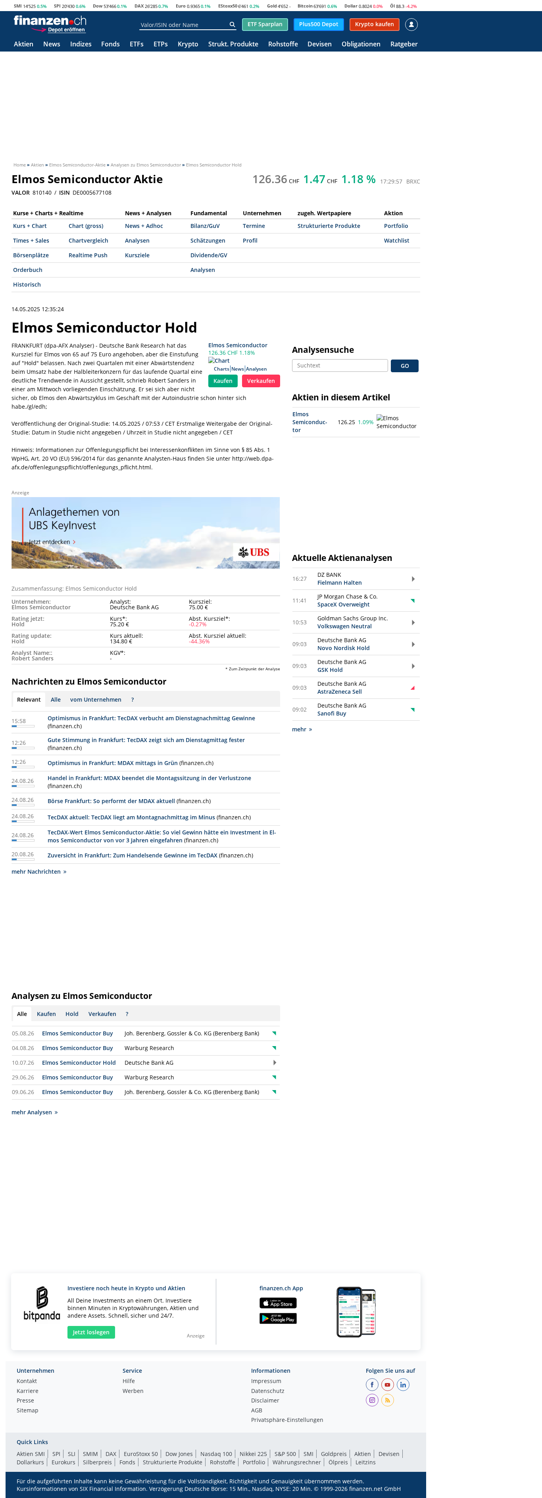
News (51, 44)
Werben (133, 1391)
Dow (97, 6)
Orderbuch (27, 270)
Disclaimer (265, 1401)
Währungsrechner (297, 1462)
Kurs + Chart (30, 226)
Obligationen (361, 44)
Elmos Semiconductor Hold (79, 1062)
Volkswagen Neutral (344, 626)
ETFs (137, 44)
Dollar (350, 6)
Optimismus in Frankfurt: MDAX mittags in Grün (113, 763)
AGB (256, 1411)
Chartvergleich (88, 240)
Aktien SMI (31, 1454)
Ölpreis (338, 1462)
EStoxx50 (227, 6)
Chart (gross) (86, 226)
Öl (392, 6)
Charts (221, 368)
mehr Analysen (32, 1112)
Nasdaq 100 (216, 1454)
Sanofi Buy (331, 713)
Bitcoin (305, 6)
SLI (71, 1454)
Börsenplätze (31, 255)
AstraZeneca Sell (339, 691)
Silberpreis (97, 1462)
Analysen (137, 240)
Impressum (266, 1381)
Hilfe (129, 1381)
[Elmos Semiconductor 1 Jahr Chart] (398, 422)
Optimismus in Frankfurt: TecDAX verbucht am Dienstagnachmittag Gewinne (151, 718)
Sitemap (27, 1411)
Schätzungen (207, 240)
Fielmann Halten (339, 582)
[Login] (411, 24)
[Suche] (232, 24)
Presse (25, 1401)
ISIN (64, 192)
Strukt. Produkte (233, 44)
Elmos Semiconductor (237, 345)
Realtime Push (88, 255)
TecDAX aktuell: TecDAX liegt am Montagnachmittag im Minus (131, 817)
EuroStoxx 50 (141, 1454)
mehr (299, 729)
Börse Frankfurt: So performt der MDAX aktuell (111, 801)
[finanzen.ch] (50, 20)
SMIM (90, 1454)
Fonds (110, 44)
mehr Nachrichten (36, 871)
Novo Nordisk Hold (343, 648)
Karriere (27, 1391)
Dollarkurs (30, 1462)
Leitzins (366, 1462)
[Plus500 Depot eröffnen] (58, 29)
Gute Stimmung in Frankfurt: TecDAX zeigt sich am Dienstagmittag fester (146, 740)
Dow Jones (179, 1454)
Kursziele (137, 255)
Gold (272, 6)
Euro (181, 6)
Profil (250, 240)
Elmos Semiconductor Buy (77, 1033)
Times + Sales (31, 240)
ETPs (161, 44)
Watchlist (396, 240)
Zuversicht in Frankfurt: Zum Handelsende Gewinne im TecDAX (132, 855)
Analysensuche (323, 349)
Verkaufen (261, 381)
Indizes (81, 44)
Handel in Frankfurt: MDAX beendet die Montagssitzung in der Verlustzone (149, 778)
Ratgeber (404, 44)
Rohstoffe (283, 44)
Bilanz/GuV (205, 226)
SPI (57, 6)
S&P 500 (285, 1454)
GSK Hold (330, 669)
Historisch (27, 284)
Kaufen (223, 381)
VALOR (21, 192)
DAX (139, 6)
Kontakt (27, 1381)
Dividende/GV (208, 255)
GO (405, 365)
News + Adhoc (144, 226)
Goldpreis (334, 1454)
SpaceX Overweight (343, 604)
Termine (254, 226)
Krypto (188, 44)
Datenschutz (267, 1391)
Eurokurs (63, 1462)
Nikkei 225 (253, 1454)
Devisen (320, 44)
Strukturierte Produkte (329, 226)
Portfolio (396, 226)
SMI (18, 6)
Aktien (23, 44)
